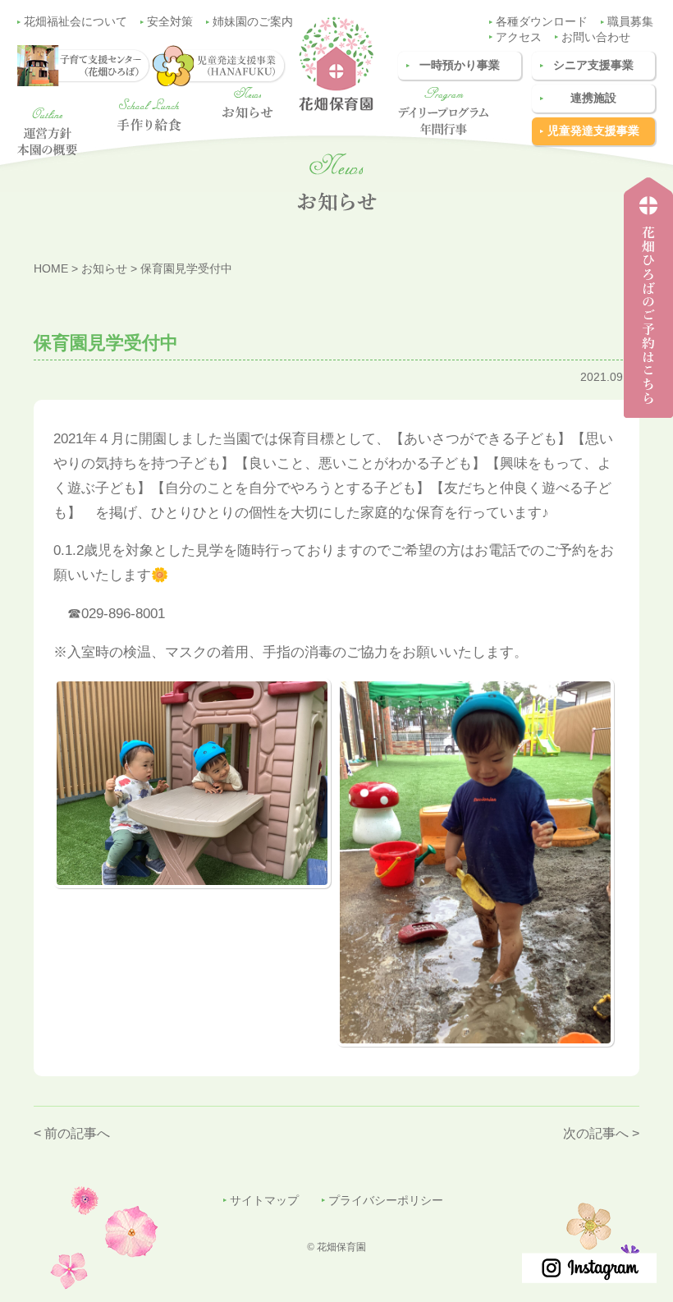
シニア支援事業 (593, 65)
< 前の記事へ (72, 1133)
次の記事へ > (601, 1133)
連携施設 (593, 98)
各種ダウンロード (542, 22)
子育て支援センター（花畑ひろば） (643, 417)
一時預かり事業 (459, 65)
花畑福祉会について (75, 22)
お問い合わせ (595, 37)
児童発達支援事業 (593, 131)
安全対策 (170, 22)
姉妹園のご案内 (253, 22)
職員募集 (630, 22)
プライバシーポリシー (385, 1200)
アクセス (519, 37)
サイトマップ (264, 1200)
